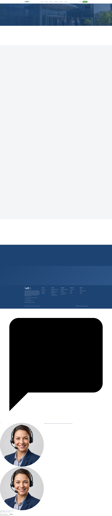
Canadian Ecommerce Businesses (54, 292)
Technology (56, 1)
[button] (110, 514)
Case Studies (72, 289)
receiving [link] (26, 79)
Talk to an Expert (28, 22)
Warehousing (44, 290)
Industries (51, 1)
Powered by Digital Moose (5, 515)
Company (65, 1)
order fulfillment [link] (33, 79)
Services (42, 1)
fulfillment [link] (40, 19)
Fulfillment (43, 289)
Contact (80, 1)
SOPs (71, 293)
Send (11, 514)
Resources (60, 1)
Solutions (46, 1)
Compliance (43, 293)
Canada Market (53, 293)
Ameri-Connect (32, 301)
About (81, 289)
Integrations (62, 291)
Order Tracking (63, 294)
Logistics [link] (30, 17)
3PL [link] (75, 212)
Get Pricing (85, 1)
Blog (71, 290)
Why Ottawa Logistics (83, 290)
